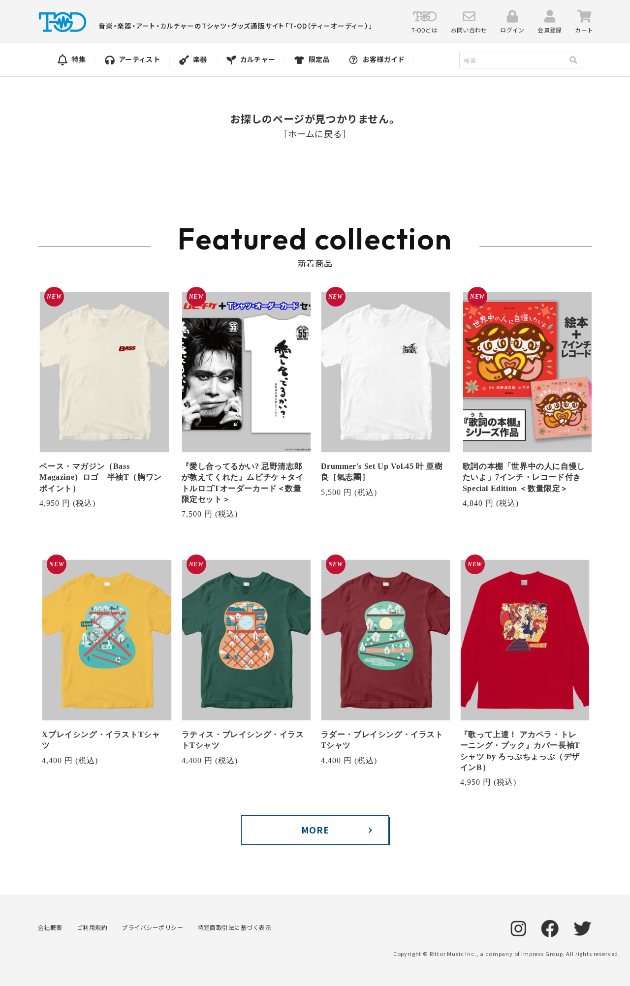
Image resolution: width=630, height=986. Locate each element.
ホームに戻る (315, 133)
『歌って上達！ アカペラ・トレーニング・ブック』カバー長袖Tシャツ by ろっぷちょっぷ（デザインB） (520, 750)
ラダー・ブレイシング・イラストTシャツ (382, 739)
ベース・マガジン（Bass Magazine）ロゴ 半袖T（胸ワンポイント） (100, 477)
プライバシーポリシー (152, 927)
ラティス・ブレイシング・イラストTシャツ (243, 739)
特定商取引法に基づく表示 (234, 927)
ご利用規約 (92, 927)
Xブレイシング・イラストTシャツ (101, 739)
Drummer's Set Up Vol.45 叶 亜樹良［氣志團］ (382, 471)
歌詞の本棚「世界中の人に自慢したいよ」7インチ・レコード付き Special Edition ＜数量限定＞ (524, 477)
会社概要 (50, 927)
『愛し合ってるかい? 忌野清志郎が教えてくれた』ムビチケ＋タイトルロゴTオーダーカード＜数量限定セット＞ (243, 482)
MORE (315, 829)
